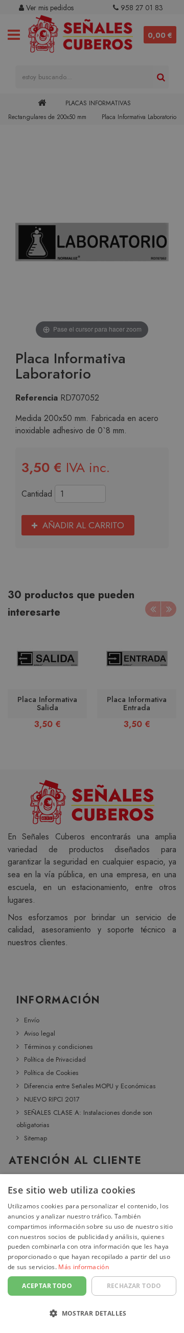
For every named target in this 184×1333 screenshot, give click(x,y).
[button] (92, 1313)
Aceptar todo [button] (47, 1285)
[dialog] (92, 1253)
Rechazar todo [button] (134, 1285)
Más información (83, 1266)
